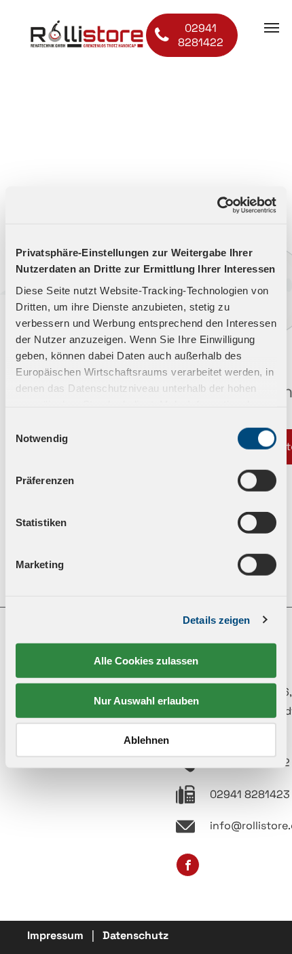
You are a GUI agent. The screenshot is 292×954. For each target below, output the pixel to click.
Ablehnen (146, 740)
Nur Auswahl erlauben (146, 700)
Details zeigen (216, 619)
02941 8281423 (250, 794)
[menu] (271, 27)
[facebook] (188, 866)
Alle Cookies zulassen (146, 661)
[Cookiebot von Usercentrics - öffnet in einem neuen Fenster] (217, 205)
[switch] (257, 481)
